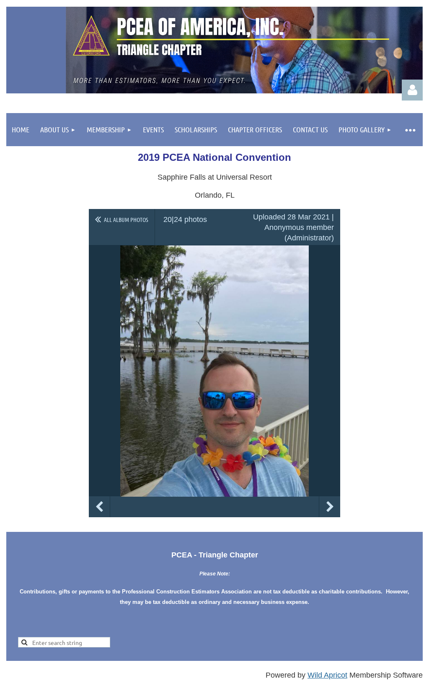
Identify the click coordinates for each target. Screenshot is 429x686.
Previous (99, 506)
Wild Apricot (327, 675)
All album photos (126, 219)
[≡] (410, 129)
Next (329, 506)
